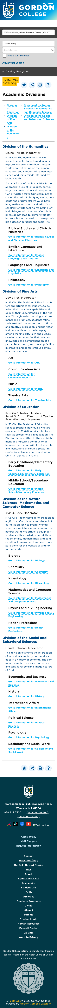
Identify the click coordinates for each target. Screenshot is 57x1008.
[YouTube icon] (29, 825)
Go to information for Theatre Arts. (29, 400)
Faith (28, 892)
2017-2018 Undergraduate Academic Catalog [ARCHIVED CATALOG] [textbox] (28, 32)
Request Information (28, 845)
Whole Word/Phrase (18, 55)
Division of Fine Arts (12, 119)
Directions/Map (28, 860)
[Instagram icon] (10, 825)
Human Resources (28, 923)
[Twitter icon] (41, 825)
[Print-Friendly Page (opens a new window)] (40, 85)
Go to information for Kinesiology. (29, 583)
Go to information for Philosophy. (28, 284)
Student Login (28, 919)
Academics (28, 883)
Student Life (28, 887)
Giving (28, 905)
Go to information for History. (26, 696)
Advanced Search (13, 62)
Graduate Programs (28, 901)
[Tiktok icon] (16, 825)
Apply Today (28, 836)
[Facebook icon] (23, 825)
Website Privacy (29, 937)
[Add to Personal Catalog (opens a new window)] (24, 85)
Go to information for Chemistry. (28, 571)
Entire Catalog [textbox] (10, 43)
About (28, 874)
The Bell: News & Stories (28, 865)
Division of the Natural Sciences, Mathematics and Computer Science (38, 108)
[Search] (53, 50)
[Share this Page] (32, 85)
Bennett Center (28, 928)
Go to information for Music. (25, 388)
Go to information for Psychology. (29, 737)
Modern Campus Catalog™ (36, 1003)
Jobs (28, 869)
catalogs (15, 1001)
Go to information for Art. (24, 362)
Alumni (28, 910)
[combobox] (28, 32)
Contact (28, 856)
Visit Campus (28, 841)
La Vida (28, 932)
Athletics (28, 896)
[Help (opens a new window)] (48, 85)
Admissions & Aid (28, 878)
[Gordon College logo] (28, 796)
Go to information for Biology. (26, 560)
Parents (28, 914)
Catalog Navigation (17, 71)
